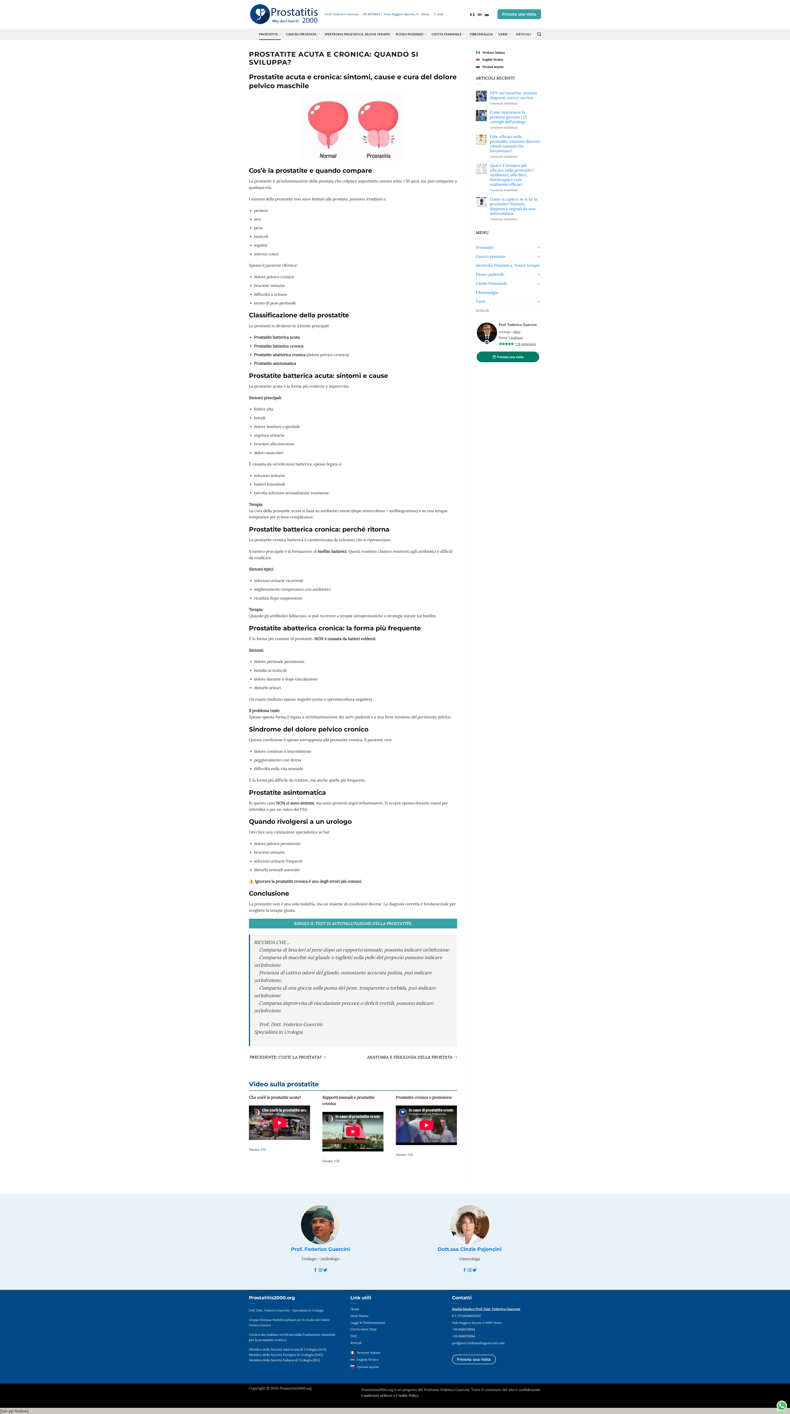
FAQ (353, 1336)
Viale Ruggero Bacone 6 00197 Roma (476, 1323)
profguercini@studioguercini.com (478, 1343)
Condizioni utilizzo (377, 1395)
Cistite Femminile (447, 34)
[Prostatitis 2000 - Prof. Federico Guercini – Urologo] (284, 14)
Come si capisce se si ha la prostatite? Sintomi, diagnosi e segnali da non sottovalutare (513, 206)
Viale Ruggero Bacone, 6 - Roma (406, 14)
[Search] (539, 34)
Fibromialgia (481, 34)
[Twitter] (325, 1270)
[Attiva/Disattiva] (538, 247)
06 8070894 (371, 14)
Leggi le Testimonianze (368, 1323)
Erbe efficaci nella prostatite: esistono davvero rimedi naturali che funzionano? (515, 143)
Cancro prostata (301, 34)
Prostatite (268, 34)
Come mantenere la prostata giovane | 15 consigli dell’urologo (508, 117)
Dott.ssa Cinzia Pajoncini (470, 1249)
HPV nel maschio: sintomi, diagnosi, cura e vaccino (514, 95)
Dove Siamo (359, 1316)
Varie (503, 34)
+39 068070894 (463, 1329)
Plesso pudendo (409, 34)
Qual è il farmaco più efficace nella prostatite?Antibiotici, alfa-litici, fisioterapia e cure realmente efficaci (512, 175)
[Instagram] (320, 1270)
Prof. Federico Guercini (320, 1249)
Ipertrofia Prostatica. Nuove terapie (357, 34)
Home (354, 1309)
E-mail (438, 14)
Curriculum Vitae (363, 1329)
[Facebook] (315, 1270)
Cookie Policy (407, 1395)
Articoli (523, 34)
